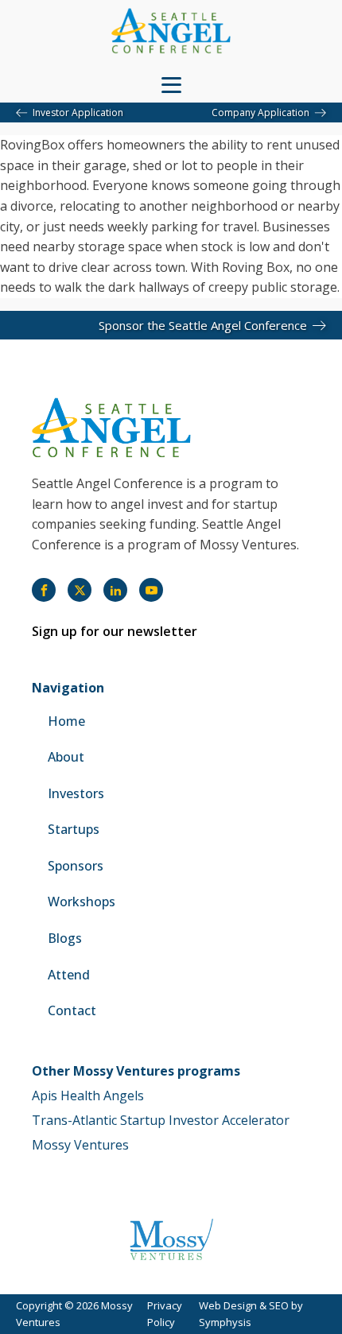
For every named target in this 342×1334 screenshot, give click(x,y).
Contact (72, 1010)
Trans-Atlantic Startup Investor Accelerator (161, 1120)
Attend (69, 974)
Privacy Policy (164, 1313)
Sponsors (75, 865)
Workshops (81, 901)
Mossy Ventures (80, 1145)
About (66, 757)
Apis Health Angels (88, 1095)
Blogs (65, 938)
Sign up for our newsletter (114, 631)
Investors (76, 793)
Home (66, 721)
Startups (73, 829)
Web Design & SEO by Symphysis (251, 1313)
